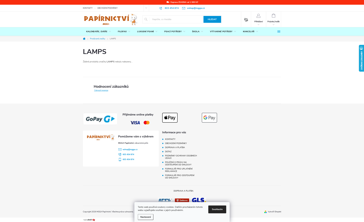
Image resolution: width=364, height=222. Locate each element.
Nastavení (145, 217)
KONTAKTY (88, 8)
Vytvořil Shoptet (274, 211)
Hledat (212, 19)
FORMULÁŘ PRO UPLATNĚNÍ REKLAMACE (179, 170)
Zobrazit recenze (101, 90)
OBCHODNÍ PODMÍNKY (107, 8)
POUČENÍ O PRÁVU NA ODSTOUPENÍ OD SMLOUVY (178, 163)
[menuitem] (98, 31)
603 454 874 (128, 154)
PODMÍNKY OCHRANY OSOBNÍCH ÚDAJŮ (181, 156)
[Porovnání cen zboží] (89, 219)
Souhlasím (217, 209)
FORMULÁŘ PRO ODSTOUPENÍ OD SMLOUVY (179, 176)
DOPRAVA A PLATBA (175, 147)
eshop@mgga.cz (130, 149)
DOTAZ (168, 151)
